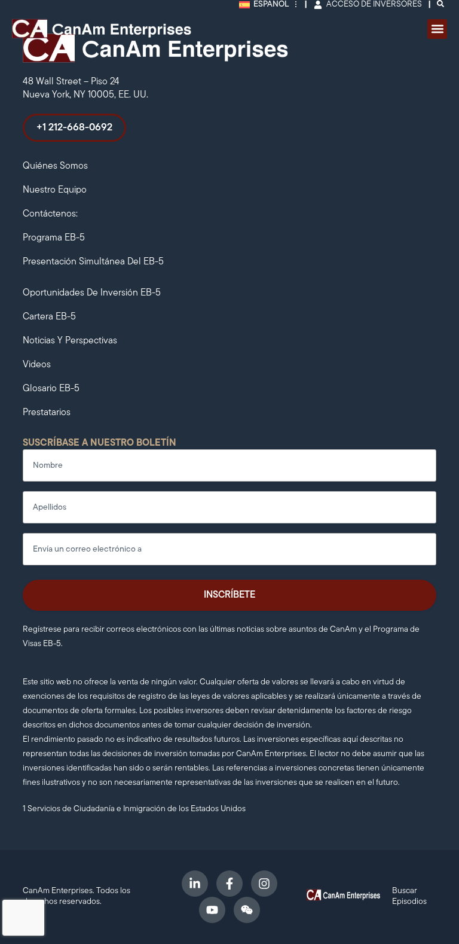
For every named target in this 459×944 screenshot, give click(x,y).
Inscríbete (229, 595)
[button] (437, 29)
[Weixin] (247, 910)
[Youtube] (212, 910)
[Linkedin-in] (195, 883)
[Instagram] (264, 883)
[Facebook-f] (229, 883)
